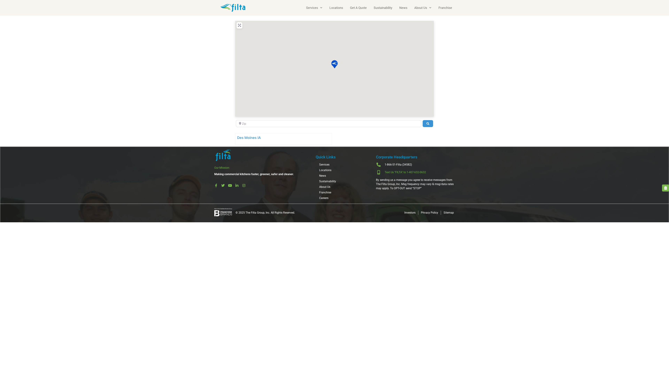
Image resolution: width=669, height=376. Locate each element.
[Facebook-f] (216, 185)
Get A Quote (358, 8)
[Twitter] (223, 185)
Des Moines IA (249, 138)
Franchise (445, 8)
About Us (420, 8)
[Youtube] (229, 185)
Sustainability (383, 8)
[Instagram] (243, 185)
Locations (336, 8)
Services (312, 8)
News (403, 8)
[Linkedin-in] (236, 185)
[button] (334, 64)
